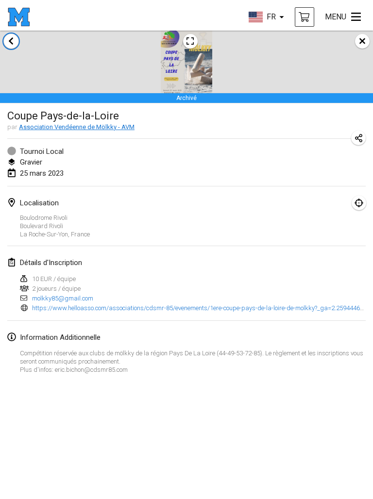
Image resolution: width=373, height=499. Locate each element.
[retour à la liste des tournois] (11, 41)
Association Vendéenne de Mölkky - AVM (77, 127)
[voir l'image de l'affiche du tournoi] (190, 41)
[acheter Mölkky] (304, 17)
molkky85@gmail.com (62, 298)
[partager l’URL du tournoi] (358, 138)
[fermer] (362, 41)
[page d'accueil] (18, 17)
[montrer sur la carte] (359, 203)
